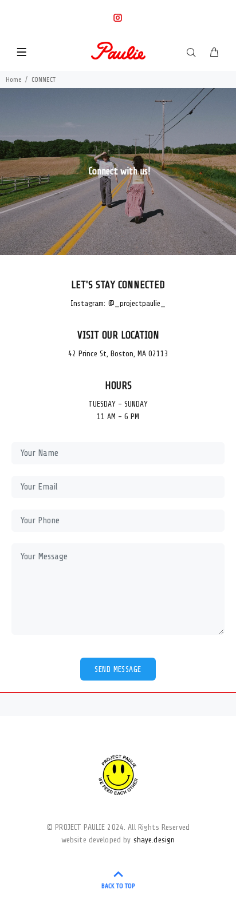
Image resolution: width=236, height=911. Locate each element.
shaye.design (154, 840)
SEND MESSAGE (118, 669)
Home (14, 79)
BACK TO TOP (118, 886)
